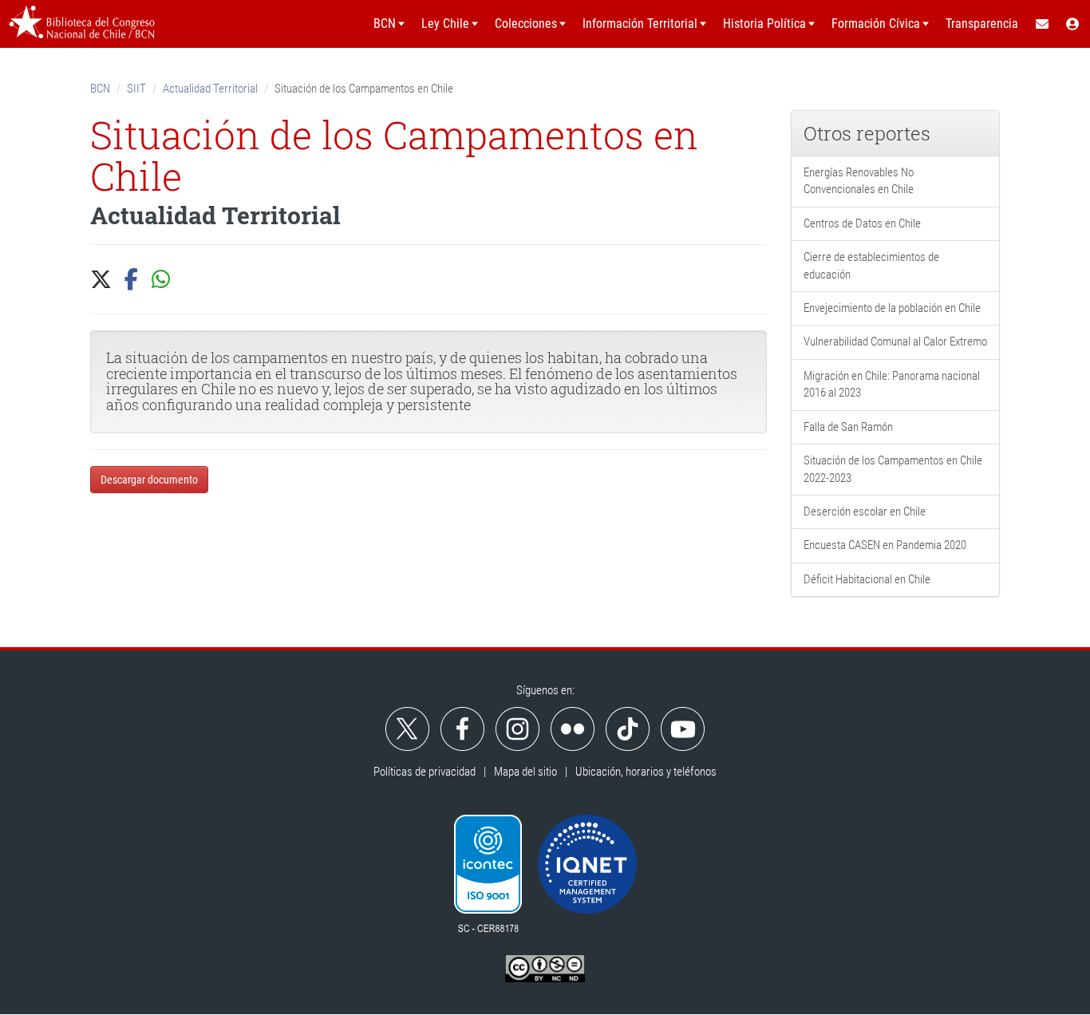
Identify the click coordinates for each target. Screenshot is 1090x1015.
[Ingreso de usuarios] (1073, 24)
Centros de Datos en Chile (862, 223)
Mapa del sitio (525, 771)
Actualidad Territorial (210, 88)
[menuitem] (1041, 24)
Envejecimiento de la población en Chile (892, 308)
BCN (100, 88)
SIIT (136, 88)
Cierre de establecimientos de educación (871, 265)
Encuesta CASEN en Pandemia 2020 (885, 545)
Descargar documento (149, 479)
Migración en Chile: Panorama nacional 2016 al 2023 (892, 384)
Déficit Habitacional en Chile (867, 579)
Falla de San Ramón (848, 427)
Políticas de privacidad (424, 771)
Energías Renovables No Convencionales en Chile (859, 180)
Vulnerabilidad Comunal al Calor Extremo (895, 341)
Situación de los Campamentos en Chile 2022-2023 (893, 468)
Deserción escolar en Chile (865, 511)
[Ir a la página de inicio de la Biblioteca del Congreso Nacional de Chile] (82, 24)
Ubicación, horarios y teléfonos (646, 771)
